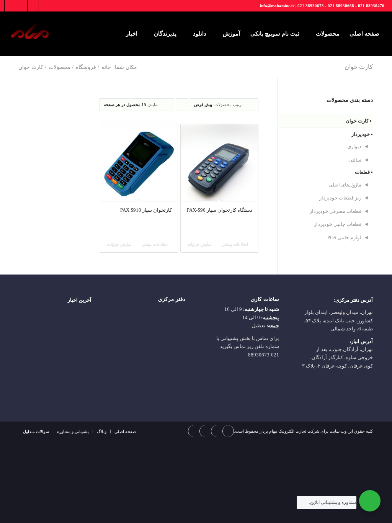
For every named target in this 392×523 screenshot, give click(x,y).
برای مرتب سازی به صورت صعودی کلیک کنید (182, 106)
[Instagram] (44, 5)
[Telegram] (33, 5)
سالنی (354, 160)
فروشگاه (86, 67)
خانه (106, 67)
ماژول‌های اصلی (344, 185)
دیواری (354, 146)
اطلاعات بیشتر (235, 244)
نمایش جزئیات (200, 244)
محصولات (59, 67)
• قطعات (364, 172)
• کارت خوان (359, 121)
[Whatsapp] (21, 5)
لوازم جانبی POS (344, 237)
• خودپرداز (362, 134)
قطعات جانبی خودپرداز (337, 224)
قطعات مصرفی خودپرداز (335, 211)
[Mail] (10, 5)
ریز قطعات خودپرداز (340, 198)
